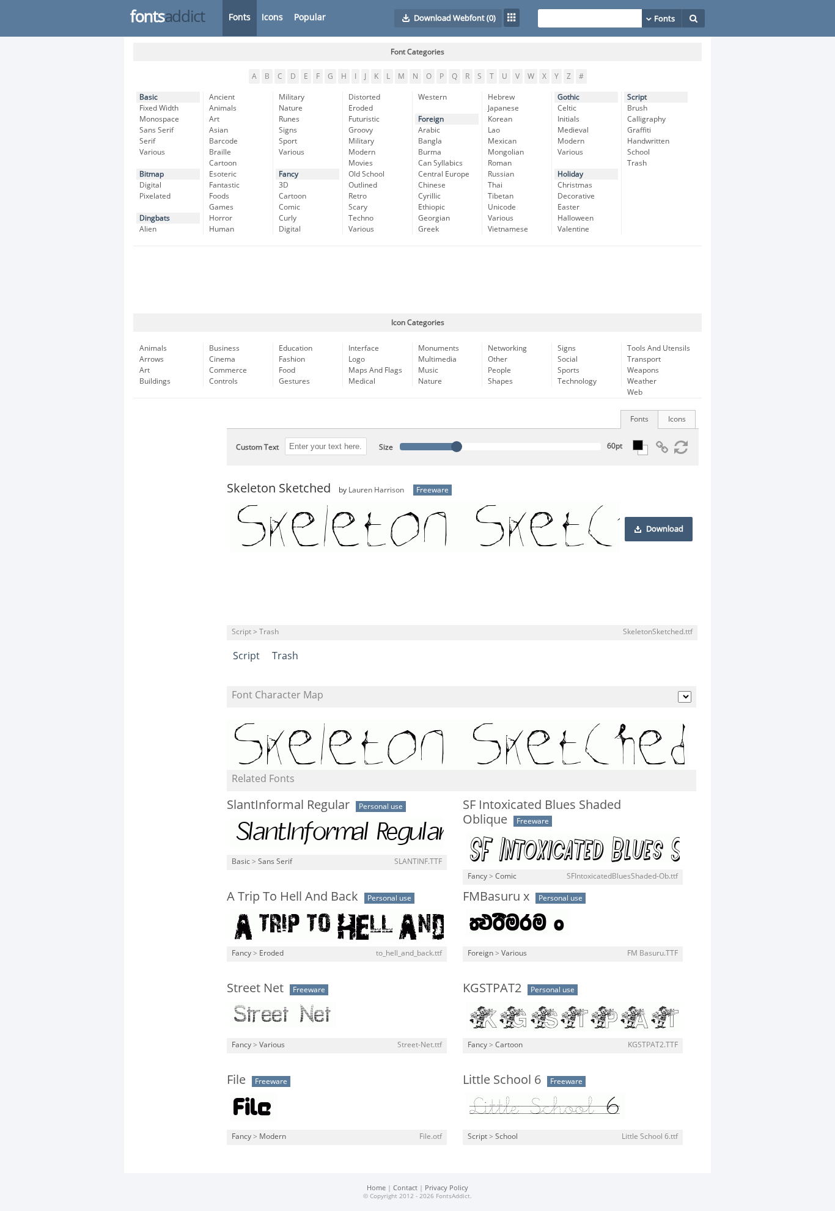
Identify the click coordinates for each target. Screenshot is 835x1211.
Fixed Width (158, 108)
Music (428, 370)
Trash (637, 163)
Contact (405, 1188)
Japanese (503, 108)
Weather (642, 381)
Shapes (500, 381)
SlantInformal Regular (288, 804)
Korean (500, 119)
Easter (568, 207)
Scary (357, 207)
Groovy (360, 130)
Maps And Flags (375, 370)
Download (664, 529)
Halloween (575, 218)
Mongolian (506, 152)
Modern (361, 152)
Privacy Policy (446, 1188)
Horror (220, 218)
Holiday (570, 174)
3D (284, 185)
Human (221, 229)
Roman (500, 163)
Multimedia (437, 359)
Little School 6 (502, 1079)
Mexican (502, 141)
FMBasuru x (496, 896)
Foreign (431, 119)
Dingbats (154, 218)
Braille (220, 152)
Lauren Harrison (376, 490)
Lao (494, 130)
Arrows (151, 359)
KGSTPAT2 (492, 988)
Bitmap (151, 174)
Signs (288, 130)
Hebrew (501, 97)
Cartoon (223, 163)
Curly (287, 218)
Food (287, 370)
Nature (291, 108)
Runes (289, 119)
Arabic (429, 130)
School (638, 152)
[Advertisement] (417, 279)
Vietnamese (508, 229)
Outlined (362, 185)
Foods (219, 196)
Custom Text (257, 447)
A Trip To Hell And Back (292, 896)
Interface (363, 348)
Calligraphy (646, 119)
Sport (288, 141)
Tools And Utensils (658, 348)
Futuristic (364, 119)
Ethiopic (431, 207)
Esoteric (223, 174)
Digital (150, 185)
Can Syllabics (440, 163)
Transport (644, 359)
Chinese (432, 185)
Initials (568, 119)
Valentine (573, 229)
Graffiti (639, 130)
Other (497, 359)
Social (567, 359)
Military (291, 97)
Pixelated (155, 196)
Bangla (430, 141)
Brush (637, 108)
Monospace (159, 119)
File (236, 1079)
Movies (360, 163)
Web (634, 392)
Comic (289, 207)
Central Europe (443, 174)
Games (221, 207)
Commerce (228, 370)
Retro (357, 196)
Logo (356, 359)
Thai (495, 185)
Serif (147, 141)
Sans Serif (156, 130)
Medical (361, 381)
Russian (501, 174)
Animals (223, 108)
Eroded (360, 108)
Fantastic (224, 185)
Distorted (364, 97)
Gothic (568, 97)
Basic (148, 97)
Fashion (292, 359)
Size (386, 447)
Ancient (222, 97)
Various (152, 152)
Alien (147, 229)
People (499, 370)
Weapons (643, 370)
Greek (428, 229)
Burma (429, 152)
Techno (360, 218)
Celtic (566, 108)
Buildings (155, 381)
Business (224, 348)
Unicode (502, 207)
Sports (568, 370)
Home (376, 1188)
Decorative (576, 196)
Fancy (288, 174)
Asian (218, 130)
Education (295, 348)
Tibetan (500, 196)
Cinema (222, 359)
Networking (507, 348)
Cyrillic (429, 196)
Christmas (574, 185)
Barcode (223, 141)
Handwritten (648, 141)
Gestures (294, 381)
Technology (577, 381)
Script (637, 97)
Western (432, 97)
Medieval (573, 130)
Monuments (438, 348)
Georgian (434, 218)
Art (214, 119)
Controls (223, 381)
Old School (366, 174)
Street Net (255, 988)
